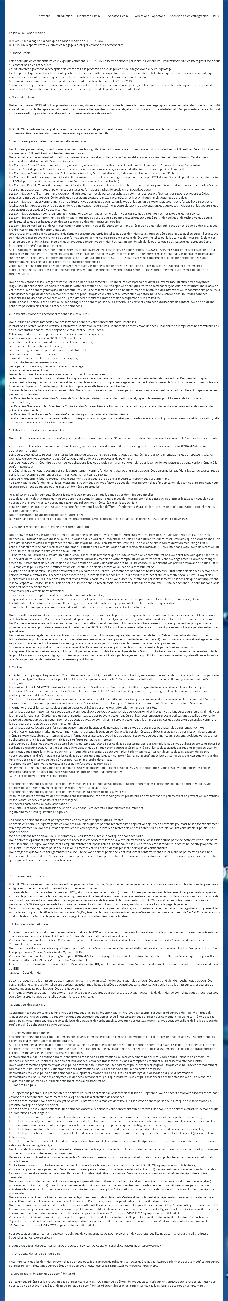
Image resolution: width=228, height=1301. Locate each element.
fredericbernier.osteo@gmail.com (31, 1237)
